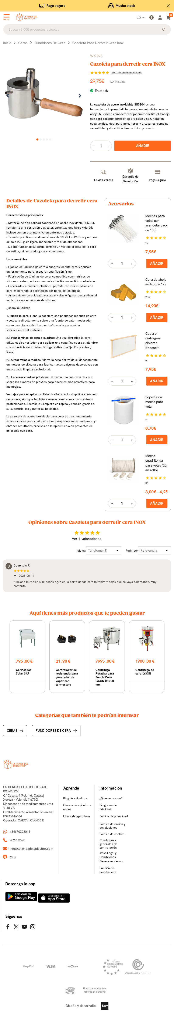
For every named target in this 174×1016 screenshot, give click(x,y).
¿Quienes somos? (111, 798)
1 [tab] (37, 139)
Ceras (12, 730)
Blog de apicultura (75, 798)
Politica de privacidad (114, 816)
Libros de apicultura (76, 816)
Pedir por (132, 550)
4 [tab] (47, 139)
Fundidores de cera (53, 730)
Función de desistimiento (108, 870)
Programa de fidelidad (108, 807)
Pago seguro (55, 5)
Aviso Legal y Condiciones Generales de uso (111, 857)
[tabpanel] (43, 96)
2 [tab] (41, 139)
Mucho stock (125, 5)
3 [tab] (44, 139)
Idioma (81, 550)
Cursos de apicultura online (77, 807)
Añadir (156, 263)
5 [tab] (50, 139)
